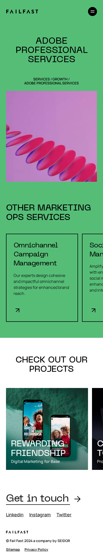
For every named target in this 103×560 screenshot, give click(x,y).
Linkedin (15, 515)
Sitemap (13, 549)
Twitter (64, 515)
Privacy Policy (36, 549)
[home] (22, 11)
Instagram (40, 515)
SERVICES (41, 79)
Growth (60, 79)
